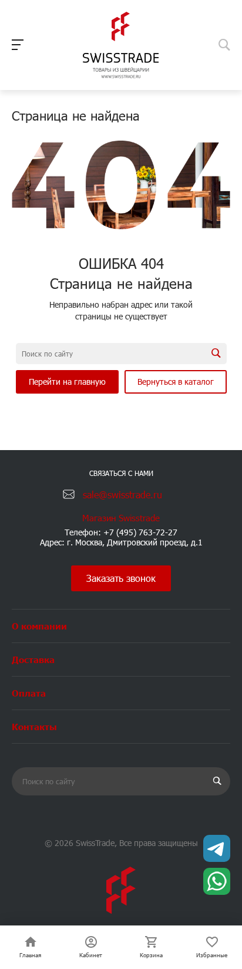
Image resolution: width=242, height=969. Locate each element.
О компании (39, 625)
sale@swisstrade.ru (122, 494)
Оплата (29, 692)
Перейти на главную (67, 381)
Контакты (34, 726)
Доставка (33, 659)
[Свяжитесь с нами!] (216, 848)
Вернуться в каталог (175, 381)
